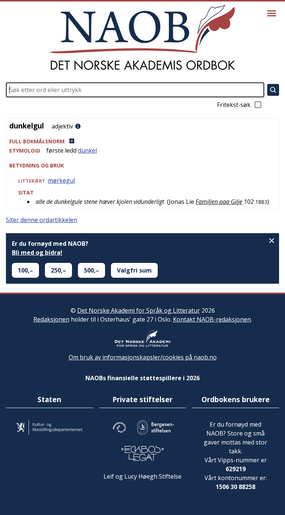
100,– (25, 270)
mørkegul (61, 180)
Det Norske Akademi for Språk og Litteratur (138, 310)
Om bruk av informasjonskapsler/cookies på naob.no (143, 357)
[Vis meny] (271, 13)
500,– (91, 270)
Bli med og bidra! (37, 252)
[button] (142, 141)
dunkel (87, 150)
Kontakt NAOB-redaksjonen (212, 319)
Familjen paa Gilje (219, 202)
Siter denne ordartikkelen (41, 220)
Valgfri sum (134, 270)
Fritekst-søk (233, 105)
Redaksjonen (51, 319)
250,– (58, 270)
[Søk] (273, 90)
